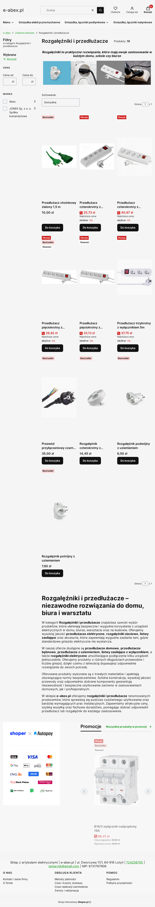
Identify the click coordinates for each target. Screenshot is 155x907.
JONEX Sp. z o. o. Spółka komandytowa (20, 112)
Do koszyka (52, 227)
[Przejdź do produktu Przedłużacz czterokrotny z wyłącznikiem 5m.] (134, 156)
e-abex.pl (13, 10)
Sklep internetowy (73, 902)
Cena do (27, 75)
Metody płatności (65, 879)
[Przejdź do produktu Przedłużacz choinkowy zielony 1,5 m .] (59, 156)
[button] (100, 10)
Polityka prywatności (119, 882)
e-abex (7, 32)
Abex (12, 101)
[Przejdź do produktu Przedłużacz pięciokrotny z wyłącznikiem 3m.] (97, 277)
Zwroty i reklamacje (67, 890)
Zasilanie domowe (24, 32)
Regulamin (112, 879)
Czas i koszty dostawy (69, 882)
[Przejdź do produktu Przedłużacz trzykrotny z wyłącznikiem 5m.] (134, 277)
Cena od (8, 75)
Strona (137, 104)
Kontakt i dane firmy (15, 879)
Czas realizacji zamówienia (71, 886)
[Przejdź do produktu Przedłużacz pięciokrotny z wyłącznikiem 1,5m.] (59, 277)
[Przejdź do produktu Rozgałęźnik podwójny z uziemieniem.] (134, 397)
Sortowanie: (49, 94)
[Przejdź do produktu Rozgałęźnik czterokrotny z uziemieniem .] (97, 397)
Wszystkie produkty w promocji (126, 726)
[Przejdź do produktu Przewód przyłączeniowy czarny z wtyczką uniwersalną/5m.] (59, 397)
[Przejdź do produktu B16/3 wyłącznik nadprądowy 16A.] (116, 780)
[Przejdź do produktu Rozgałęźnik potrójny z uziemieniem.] (59, 510)
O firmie (8, 882)
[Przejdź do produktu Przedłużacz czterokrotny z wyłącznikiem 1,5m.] (97, 156)
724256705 (134, 862)
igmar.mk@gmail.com (64, 866)
